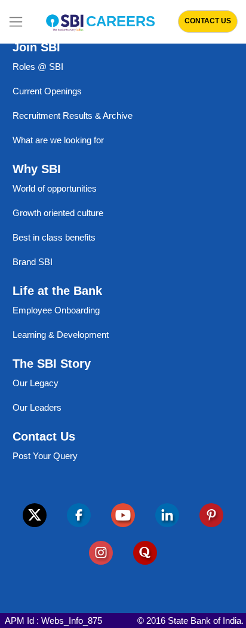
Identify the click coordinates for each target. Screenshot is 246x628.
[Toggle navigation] (16, 22)
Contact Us (207, 21)
